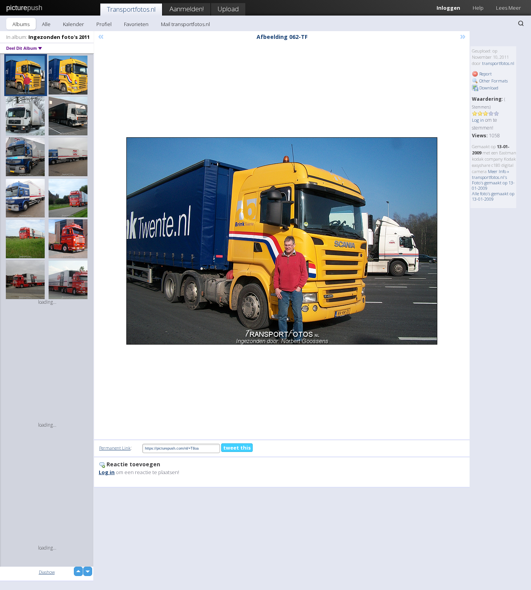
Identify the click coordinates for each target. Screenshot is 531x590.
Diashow (47, 572)
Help (478, 7)
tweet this (237, 447)
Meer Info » (498, 171)
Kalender (73, 24)
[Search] (521, 23)
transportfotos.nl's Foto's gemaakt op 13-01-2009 (493, 182)
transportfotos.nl (498, 63)
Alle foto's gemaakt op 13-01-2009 (493, 196)
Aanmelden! (186, 8)
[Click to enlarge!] (281, 241)
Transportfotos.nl (131, 9)
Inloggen (448, 7)
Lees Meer (508, 7)
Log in (478, 120)
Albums (21, 24)
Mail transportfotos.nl (185, 24)
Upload (228, 8)
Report (485, 74)
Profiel (104, 24)
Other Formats (493, 81)
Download (488, 88)
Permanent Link (115, 448)
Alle (46, 24)
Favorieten (136, 24)
